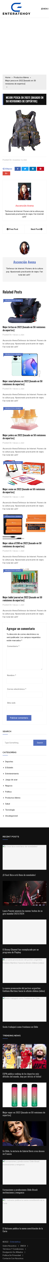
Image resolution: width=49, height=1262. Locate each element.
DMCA (23, 1246)
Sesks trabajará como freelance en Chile (20, 1026)
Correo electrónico (16, 689)
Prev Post (13, 229)
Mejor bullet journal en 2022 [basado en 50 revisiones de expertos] (22, 599)
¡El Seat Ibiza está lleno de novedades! (19, 875)
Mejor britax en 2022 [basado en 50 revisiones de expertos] (24, 328)
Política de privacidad (12, 1255)
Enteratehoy (15, 1242)
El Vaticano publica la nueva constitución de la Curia (23, 1230)
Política (8, 792)
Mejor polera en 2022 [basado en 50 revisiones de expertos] (24, 436)
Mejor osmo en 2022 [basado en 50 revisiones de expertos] (24, 490)
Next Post (35, 229)
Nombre (11, 675)
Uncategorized (11, 816)
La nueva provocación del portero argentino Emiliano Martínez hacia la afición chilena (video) (24, 990)
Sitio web (11, 703)
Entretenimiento (12, 774)
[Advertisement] (24, 46)
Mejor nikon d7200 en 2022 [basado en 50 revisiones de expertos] (22, 544)
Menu (45, 9)
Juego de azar (11, 780)
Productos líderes (13, 300)
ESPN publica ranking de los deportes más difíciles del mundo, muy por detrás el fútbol (22, 1075)
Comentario (13, 646)
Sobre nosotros (9, 1246)
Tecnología (10, 810)
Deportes (9, 762)
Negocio (8, 786)
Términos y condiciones (13, 1249)
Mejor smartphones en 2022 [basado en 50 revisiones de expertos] (22, 382)
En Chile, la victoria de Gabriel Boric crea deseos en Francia (24, 1152)
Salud (7, 804)
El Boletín (9, 768)
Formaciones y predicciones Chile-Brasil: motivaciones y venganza (20, 1191)
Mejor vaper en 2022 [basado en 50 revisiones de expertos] (24, 1114)
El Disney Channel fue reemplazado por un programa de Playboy (21, 951)
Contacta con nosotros (13, 1259)
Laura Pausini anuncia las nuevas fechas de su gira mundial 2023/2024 (22, 912)
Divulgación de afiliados (13, 1252)
